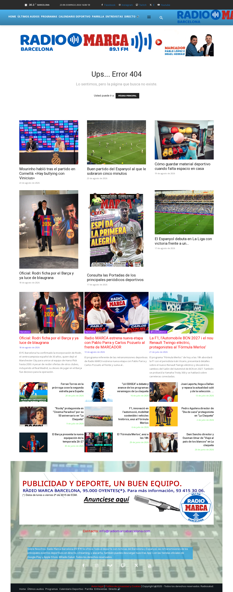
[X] (151, 5)
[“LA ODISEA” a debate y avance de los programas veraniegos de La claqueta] (98, 392)
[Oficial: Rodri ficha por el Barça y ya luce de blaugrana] (48, 229)
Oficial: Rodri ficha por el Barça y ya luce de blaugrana (46, 275)
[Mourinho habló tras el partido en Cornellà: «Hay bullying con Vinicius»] (48, 142)
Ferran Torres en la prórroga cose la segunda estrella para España (68, 388)
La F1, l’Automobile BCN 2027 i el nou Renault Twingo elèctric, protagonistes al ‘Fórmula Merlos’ (181, 342)
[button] (161, 18)
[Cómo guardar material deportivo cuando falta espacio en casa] (184, 139)
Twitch (143, 4)
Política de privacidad (117, 586)
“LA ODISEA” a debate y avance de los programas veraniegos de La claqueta (133, 388)
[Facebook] (102, 5)
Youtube (165, 4)
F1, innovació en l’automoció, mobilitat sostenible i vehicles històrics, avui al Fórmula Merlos (133, 415)
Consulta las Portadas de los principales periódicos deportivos (115, 277)
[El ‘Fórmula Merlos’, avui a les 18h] (98, 442)
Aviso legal (97, 586)
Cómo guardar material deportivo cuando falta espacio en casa (182, 166)
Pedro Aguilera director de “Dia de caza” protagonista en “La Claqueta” (197, 412)
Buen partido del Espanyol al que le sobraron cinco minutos (116, 171)
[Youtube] (158, 5)
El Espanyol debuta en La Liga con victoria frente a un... (183, 241)
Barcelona (25, 332)
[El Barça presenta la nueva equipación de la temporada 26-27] (33, 442)
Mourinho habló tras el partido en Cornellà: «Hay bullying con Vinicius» (47, 173)
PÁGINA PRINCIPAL (127, 95)
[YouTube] (149, 566)
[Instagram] (119, 5)
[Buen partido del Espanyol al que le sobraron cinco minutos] (116, 142)
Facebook (109, 4)
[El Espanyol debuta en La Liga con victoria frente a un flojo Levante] (184, 212)
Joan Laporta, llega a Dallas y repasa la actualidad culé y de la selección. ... (197, 388)
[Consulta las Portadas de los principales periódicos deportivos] (116, 230)
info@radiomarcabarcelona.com (124, 531)
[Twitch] (137, 5)
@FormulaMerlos (158, 332)
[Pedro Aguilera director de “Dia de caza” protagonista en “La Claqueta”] (163, 416)
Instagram (127, 4)
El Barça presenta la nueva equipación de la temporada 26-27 (68, 438)
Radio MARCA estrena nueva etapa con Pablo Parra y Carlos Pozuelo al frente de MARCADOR (114, 342)
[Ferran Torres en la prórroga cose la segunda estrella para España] (33, 392)
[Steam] (109, 566)
